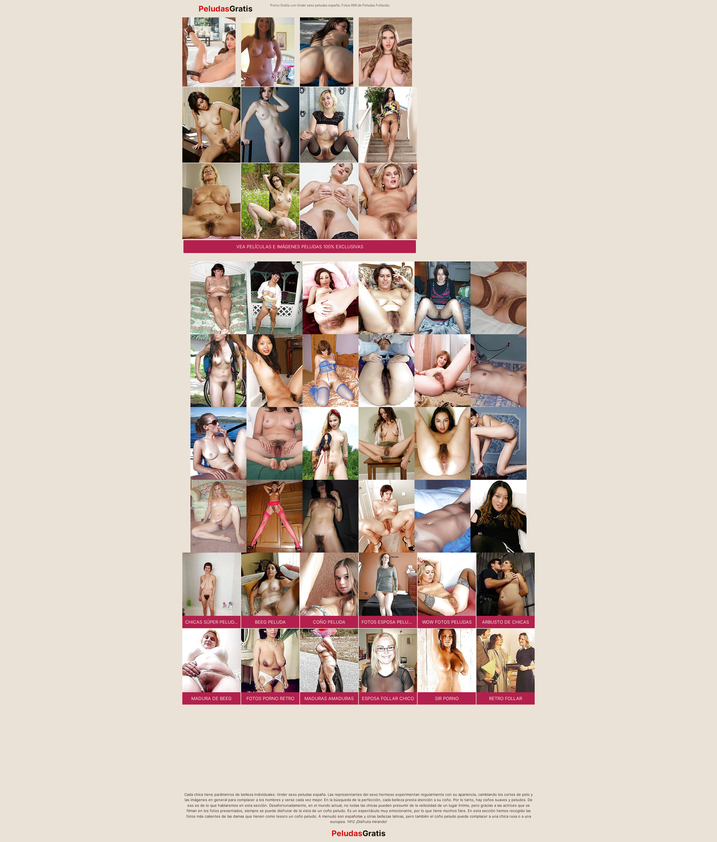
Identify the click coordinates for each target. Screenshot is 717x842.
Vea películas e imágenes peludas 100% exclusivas (299, 246)
